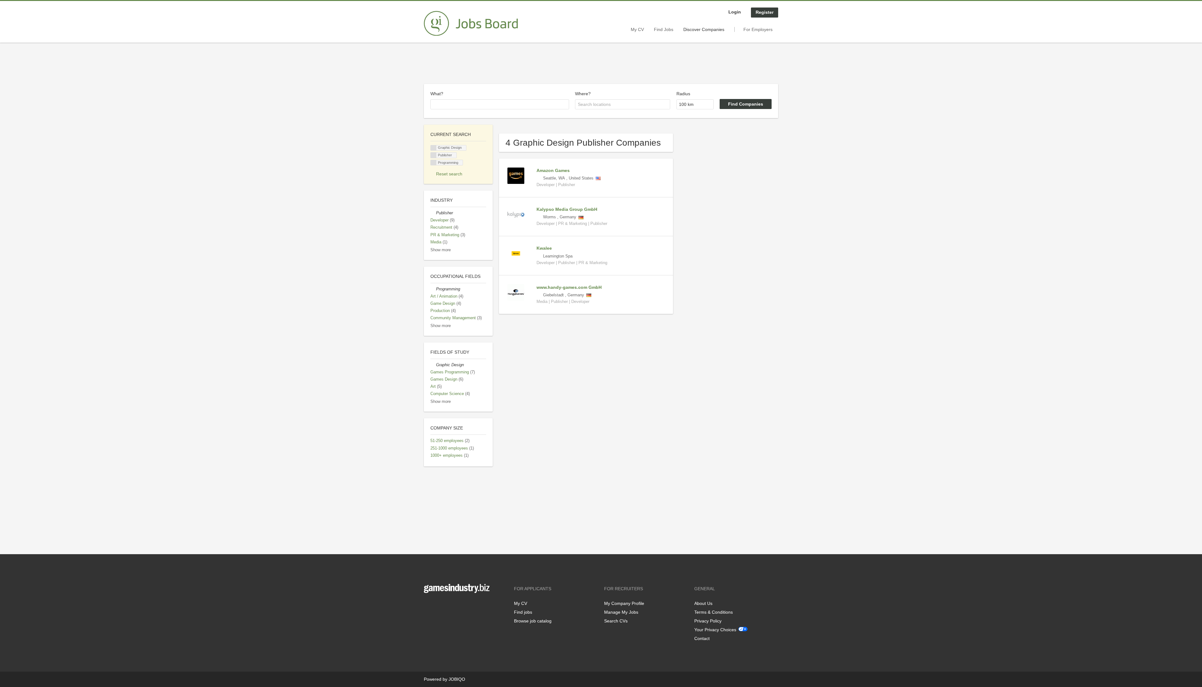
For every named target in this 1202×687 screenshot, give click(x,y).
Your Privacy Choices (715, 629)
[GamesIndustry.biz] (471, 23)
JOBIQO (457, 679)
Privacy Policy (708, 620)
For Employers (758, 29)
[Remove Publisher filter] (433, 213)
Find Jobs (663, 29)
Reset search (449, 173)
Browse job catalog (533, 620)
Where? (583, 93)
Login (734, 11)
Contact (702, 638)
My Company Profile (624, 603)
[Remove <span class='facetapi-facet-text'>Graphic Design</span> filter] (433, 148)
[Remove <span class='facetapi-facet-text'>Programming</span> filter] (433, 162)
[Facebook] (428, 606)
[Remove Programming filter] (433, 289)
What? (436, 93)
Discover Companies (703, 29)
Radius (683, 93)
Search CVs (616, 620)
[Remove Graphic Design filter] (433, 365)
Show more (440, 250)
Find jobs (523, 612)
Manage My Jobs (621, 612)
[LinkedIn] (447, 606)
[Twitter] (438, 606)
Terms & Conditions (713, 612)
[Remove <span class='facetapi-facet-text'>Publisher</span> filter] (433, 155)
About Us (703, 603)
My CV (637, 29)
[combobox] (499, 104)
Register (764, 12)
